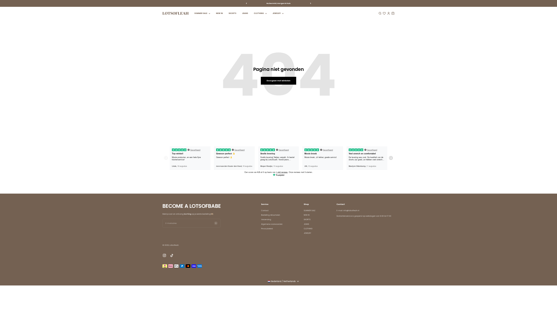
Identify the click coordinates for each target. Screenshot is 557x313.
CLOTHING (259, 13)
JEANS (245, 13)
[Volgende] (310, 3)
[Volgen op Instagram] (164, 255)
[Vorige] (246, 3)
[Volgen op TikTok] (172, 255)
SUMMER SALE (200, 13)
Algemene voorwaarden (272, 224)
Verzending (266, 219)
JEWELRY (277, 13)
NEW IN (219, 13)
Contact (264, 210)
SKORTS (232, 13)
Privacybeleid (267, 228)
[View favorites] (384, 13)
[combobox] (283, 281)
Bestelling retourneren (270, 215)
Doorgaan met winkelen (278, 80)
